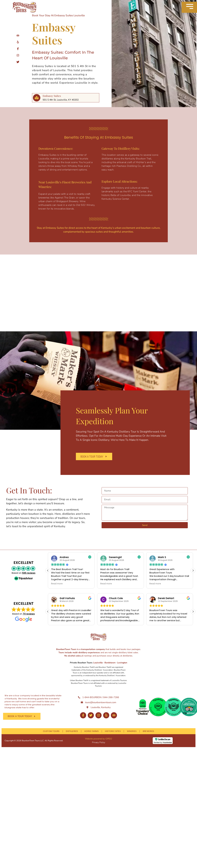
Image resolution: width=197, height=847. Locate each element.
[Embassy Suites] (36, 97)
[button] (193, 570)
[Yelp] (106, 715)
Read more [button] (57, 583)
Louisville (98, 662)
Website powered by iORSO (98, 738)
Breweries (148, 731)
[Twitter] (91, 715)
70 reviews (29, 613)
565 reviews (28, 573)
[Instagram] (98, 715)
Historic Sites (113, 731)
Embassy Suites (52, 95)
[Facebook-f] (83, 715)
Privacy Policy (98, 742)
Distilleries (72, 731)
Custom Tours (51, 731)
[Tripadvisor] (114, 715)
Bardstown (110, 662)
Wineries (132, 731)
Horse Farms (91, 731)
